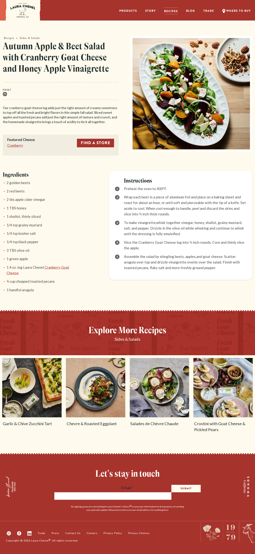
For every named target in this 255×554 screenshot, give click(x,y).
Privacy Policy (112, 533)
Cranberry (15, 145)
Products (128, 11)
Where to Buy (238, 11)
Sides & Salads (30, 38)
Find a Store (95, 143)
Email (127, 487)
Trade (208, 11)
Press (55, 533)
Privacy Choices (139, 533)
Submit (186, 488)
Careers (92, 533)
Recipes (171, 11)
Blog (190, 11)
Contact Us (73, 533)
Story (150, 11)
